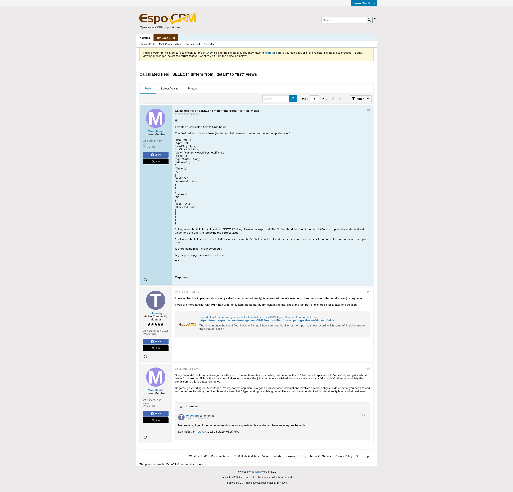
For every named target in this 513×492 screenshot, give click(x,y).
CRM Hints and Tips (246, 456)
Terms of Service (320, 456)
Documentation (220, 456)
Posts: (147, 147)
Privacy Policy (343, 456)
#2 (368, 292)
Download (291, 456)
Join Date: (149, 140)
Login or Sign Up (361, 3)
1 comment (192, 406)
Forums (145, 37)
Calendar (209, 44)
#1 (368, 110)
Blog (303, 456)
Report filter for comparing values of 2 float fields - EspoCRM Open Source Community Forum (258, 317)
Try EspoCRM (166, 37)
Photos (192, 88)
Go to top (362, 456)
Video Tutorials (271, 456)
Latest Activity (169, 88)
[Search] (369, 20)
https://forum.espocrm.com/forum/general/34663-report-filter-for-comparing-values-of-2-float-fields (266, 320)
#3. (364, 415)
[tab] (148, 88)
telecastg (202, 431)
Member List (193, 44)
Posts (147, 88)
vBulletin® (256, 471)
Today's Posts (147, 44)
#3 (368, 368)
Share (158, 155)
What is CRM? (198, 456)
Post (158, 161)
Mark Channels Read (170, 44)
